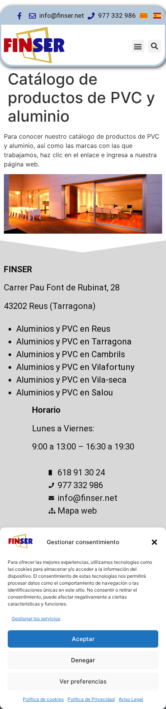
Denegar (83, 660)
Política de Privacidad (91, 699)
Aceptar (83, 639)
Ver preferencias (83, 681)
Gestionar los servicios (36, 618)
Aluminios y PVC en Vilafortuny (75, 367)
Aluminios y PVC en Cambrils (70, 354)
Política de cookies (43, 699)
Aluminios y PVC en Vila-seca (71, 380)
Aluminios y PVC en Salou (64, 392)
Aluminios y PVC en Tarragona (74, 341)
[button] (154, 542)
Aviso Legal (131, 699)
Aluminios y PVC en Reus (63, 329)
